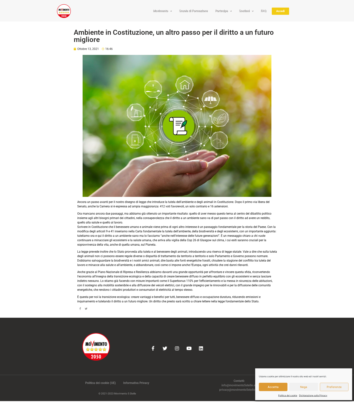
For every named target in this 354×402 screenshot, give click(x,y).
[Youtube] (189, 348)
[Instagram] (177, 348)
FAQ (263, 11)
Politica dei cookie (287, 395)
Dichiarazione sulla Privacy (313, 395)
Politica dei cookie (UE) (100, 383)
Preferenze (334, 387)
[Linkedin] (201, 348)
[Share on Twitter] (86, 309)
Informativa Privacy (136, 383)
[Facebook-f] (153, 348)
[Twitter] (165, 348)
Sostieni (244, 11)
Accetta (273, 387)
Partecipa (221, 11)
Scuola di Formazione (193, 11)
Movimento (160, 11)
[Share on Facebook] (80, 309)
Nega (303, 387)
